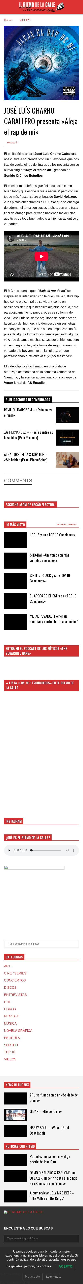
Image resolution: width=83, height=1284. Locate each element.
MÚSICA (10, 1023)
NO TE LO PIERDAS (67, 524)
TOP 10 (9, 1052)
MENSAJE (12, 1016)
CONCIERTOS (15, 980)
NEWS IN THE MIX (17, 1084)
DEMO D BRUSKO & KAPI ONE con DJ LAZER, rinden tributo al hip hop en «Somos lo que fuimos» (53, 1178)
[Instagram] (5, 1220)
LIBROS (10, 1009)
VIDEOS (10, 1059)
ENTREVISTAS (15, 995)
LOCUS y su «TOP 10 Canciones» (52, 534)
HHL (7, 1002)
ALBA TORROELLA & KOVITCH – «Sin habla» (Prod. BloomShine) (25, 457)
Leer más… (53, 1276)
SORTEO (11, 1045)
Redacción (12, 142)
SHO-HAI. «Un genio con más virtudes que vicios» (49, 557)
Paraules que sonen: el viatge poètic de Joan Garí (50, 1159)
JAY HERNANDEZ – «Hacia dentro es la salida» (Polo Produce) (28, 434)
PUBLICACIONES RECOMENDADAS (28, 399)
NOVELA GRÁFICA (18, 1030)
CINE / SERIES (15, 973)
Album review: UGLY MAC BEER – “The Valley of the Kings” (52, 1195)
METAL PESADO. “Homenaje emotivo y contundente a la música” (54, 618)
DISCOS (10, 987)
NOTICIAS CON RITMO (20, 1146)
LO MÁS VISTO (15, 524)
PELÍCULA (12, 1038)
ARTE (8, 966)
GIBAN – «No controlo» (46, 1111)
